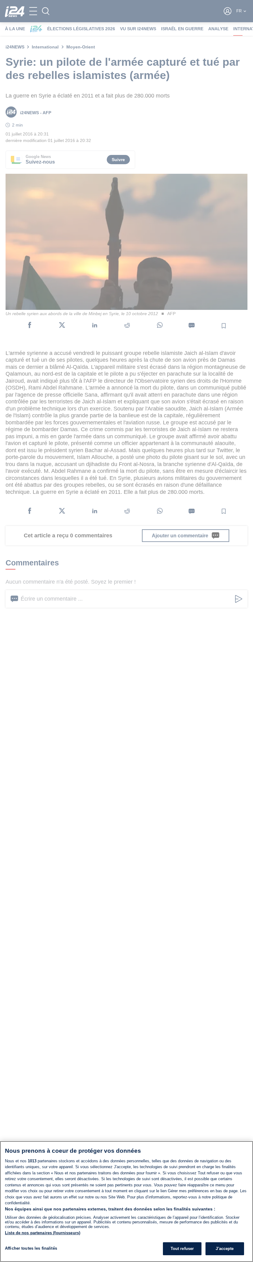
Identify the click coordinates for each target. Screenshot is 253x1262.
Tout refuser (182, 1248)
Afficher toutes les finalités (31, 1248)
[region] (126, 1201)
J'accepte (225, 1248)
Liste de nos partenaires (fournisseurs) (42, 1233)
